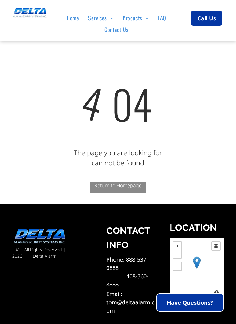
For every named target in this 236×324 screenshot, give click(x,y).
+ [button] (177, 246)
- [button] (177, 254)
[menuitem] (74, 18)
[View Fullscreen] (177, 266)
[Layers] (216, 246)
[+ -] (197, 269)
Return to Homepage (118, 185)
